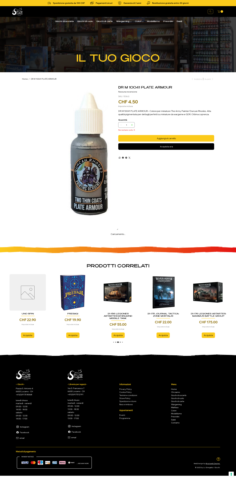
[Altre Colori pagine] (143, 21)
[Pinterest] (126, 157)
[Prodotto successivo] (229, 292)
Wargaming (176, 405)
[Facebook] (123, 157)
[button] (221, 11)
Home (174, 390)
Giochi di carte (177, 402)
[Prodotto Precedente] (6, 292)
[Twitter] (129, 157)
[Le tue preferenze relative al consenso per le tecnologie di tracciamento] (231, 474)
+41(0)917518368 (24, 395)
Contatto (175, 423)
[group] (118, 306)
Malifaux (175, 408)
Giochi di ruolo (177, 399)
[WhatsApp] (119, 157)
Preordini (175, 417)
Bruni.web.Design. (213, 464)
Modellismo (176, 414)
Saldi (173, 420)
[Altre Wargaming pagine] (131, 21)
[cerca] (210, 11)
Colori (173, 411)
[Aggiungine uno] (132, 125)
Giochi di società (178, 396)
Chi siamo (175, 393)
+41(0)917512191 (75, 395)
